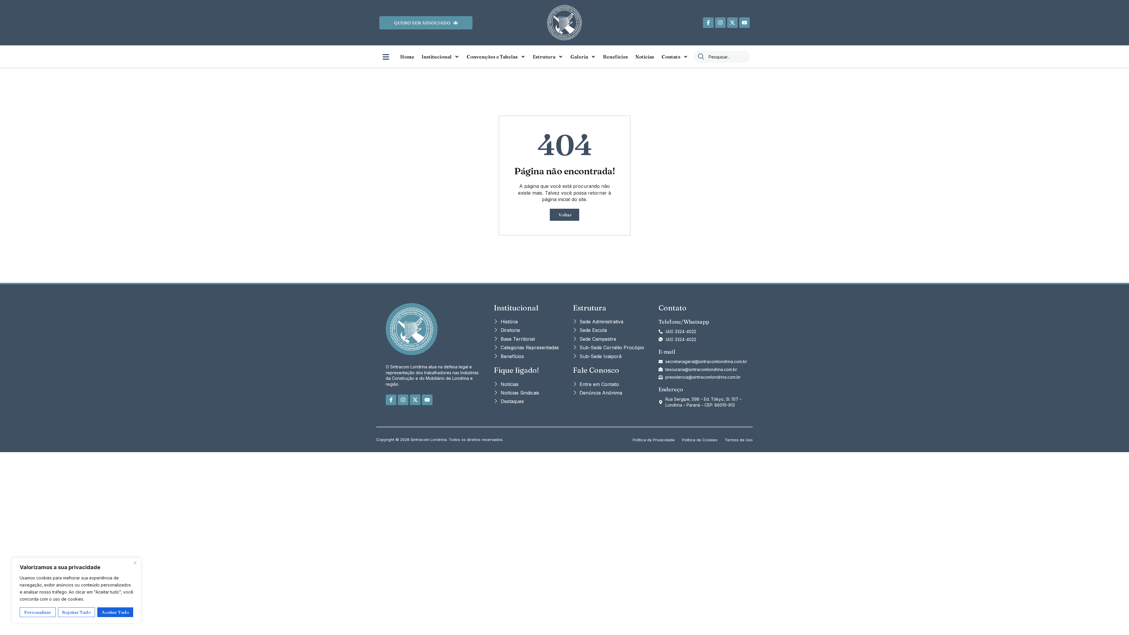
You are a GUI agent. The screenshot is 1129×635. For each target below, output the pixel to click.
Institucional (437, 57)
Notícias (644, 57)
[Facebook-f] (708, 22)
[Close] (134, 562)
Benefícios (615, 57)
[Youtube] (744, 22)
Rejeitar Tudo (76, 612)
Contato (671, 57)
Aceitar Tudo (115, 612)
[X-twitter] (732, 22)
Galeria (579, 57)
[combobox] (722, 57)
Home (407, 57)
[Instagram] (720, 22)
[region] (76, 590)
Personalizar (37, 612)
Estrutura (544, 57)
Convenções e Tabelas (492, 57)
